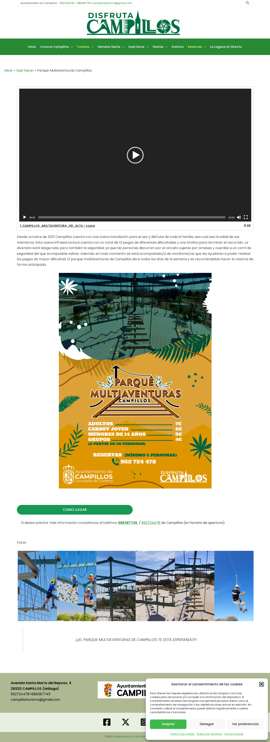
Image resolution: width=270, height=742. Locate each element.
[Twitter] (126, 722)
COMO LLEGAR (75, 509)
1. (57, 226)
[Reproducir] (25, 217)
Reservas (195, 47)
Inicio (32, 47)
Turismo (83, 47)
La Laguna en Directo (226, 47)
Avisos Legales (233, 734)
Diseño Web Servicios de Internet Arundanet (135, 736)
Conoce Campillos (54, 47)
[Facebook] (107, 722)
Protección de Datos (209, 734)
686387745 (84, 3)
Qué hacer (136, 47)
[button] (261, 684)
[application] (135, 155)
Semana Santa (109, 47)
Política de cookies (182, 734)
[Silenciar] (239, 217)
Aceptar (168, 724)
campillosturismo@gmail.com (112, 3)
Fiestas (158, 47)
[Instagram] (144, 722)
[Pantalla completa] (246, 217)
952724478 (67, 3)
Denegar (207, 724)
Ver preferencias (245, 724)
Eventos (178, 47)
